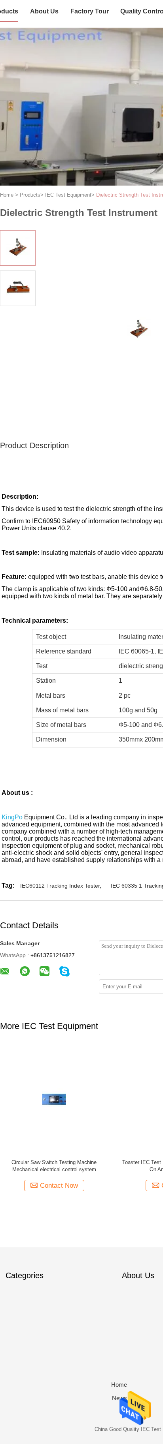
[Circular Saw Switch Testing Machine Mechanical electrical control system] (54, 1099)
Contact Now (59, 1185)
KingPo (12, 817)
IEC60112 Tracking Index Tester (60, 886)
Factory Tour (89, 11)
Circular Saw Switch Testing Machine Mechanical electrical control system (54, 1165)
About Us (44, 11)
